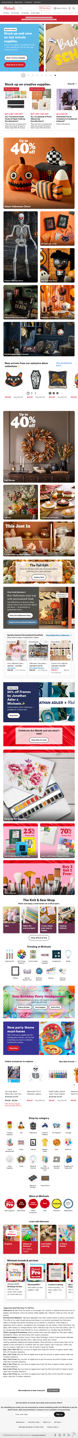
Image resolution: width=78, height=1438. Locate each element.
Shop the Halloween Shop (20, 615)
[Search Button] (21, 8)
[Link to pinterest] (64, 1435)
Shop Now (14, 716)
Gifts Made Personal (36, 668)
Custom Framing (7, 2)
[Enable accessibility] (73, 1433)
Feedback (54, 1390)
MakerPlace (19, 2)
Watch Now (11, 60)
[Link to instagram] (59, 1435)
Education (37, 2)
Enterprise (28, 2)
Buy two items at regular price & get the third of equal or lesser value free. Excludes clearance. (38, 1365)
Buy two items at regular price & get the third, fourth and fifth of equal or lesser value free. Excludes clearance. (38, 1375)
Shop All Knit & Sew (39, 938)
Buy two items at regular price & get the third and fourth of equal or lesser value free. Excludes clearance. (38, 1370)
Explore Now (39, 577)
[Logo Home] (9, 8)
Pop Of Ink (55, 668)
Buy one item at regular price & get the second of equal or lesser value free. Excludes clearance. (38, 1355)
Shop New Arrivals (39, 740)
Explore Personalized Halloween (22, 622)
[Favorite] (24, 642)
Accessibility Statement (38, 1435)
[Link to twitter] (68, 1435)
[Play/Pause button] (23, 75)
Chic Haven (11, 668)
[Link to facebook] (55, 1435)
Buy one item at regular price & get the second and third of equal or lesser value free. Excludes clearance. (38, 1360)
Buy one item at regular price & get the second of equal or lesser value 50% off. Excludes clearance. (38, 1350)
